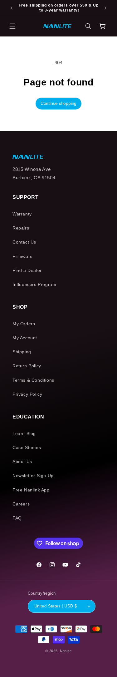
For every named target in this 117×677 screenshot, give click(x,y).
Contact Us (24, 241)
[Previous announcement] (11, 8)
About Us (22, 461)
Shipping (21, 351)
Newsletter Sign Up (33, 475)
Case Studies (26, 447)
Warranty (22, 213)
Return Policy (26, 365)
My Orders (23, 323)
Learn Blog (24, 433)
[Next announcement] (105, 8)
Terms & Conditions (33, 380)
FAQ (17, 517)
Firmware (22, 256)
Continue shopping (58, 103)
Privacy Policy (27, 394)
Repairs (20, 227)
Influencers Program (34, 284)
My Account (24, 337)
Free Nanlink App (31, 489)
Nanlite (66, 651)
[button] (12, 26)
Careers (21, 503)
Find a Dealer (27, 270)
